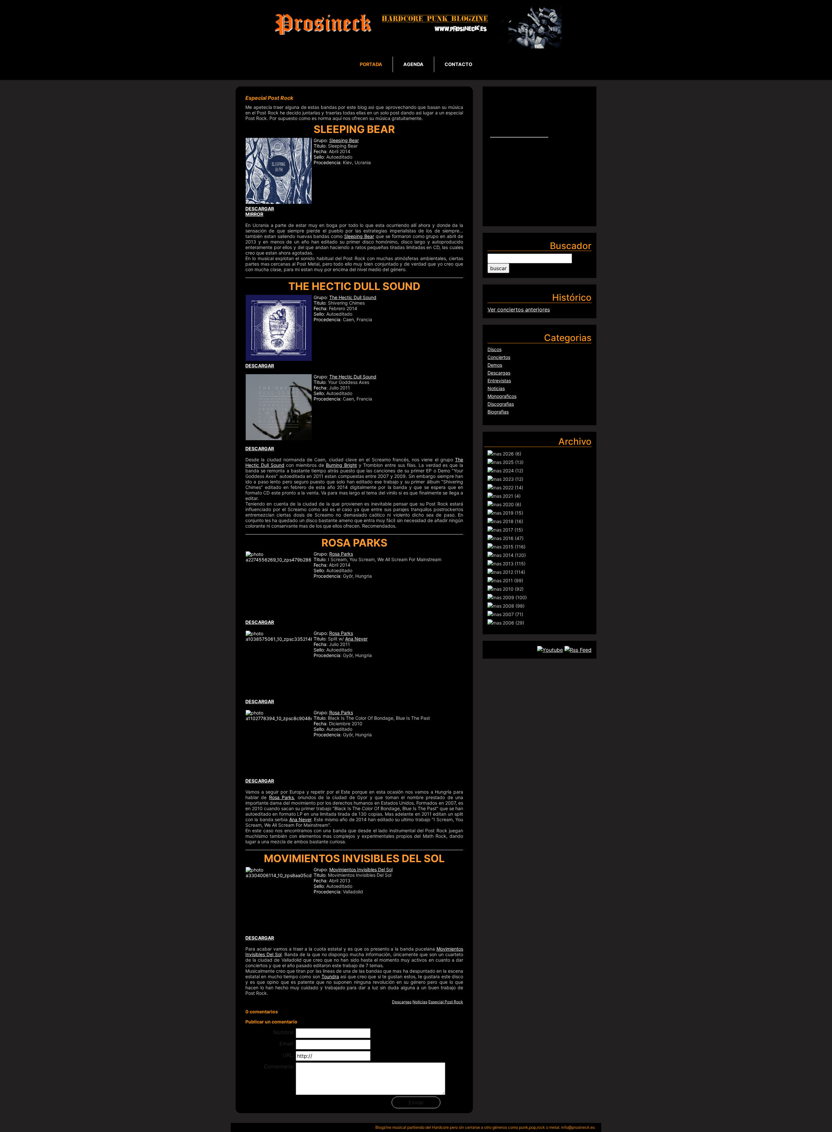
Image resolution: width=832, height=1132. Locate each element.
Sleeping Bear (344, 140)
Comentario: (279, 1066)
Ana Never (356, 638)
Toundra (330, 976)
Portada (371, 64)
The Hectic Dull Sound (352, 297)
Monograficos (502, 396)
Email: (287, 1043)
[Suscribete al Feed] (578, 649)
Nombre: (283, 1032)
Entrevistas (499, 380)
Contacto (458, 64)
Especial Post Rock (445, 1001)
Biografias (498, 412)
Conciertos (499, 357)
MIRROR (254, 214)
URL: (288, 1055)
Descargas (401, 1001)
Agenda (413, 64)
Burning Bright (341, 465)
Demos (495, 365)
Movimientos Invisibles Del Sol (361, 869)
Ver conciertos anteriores (519, 309)
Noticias (419, 1001)
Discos (494, 349)
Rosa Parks (341, 554)
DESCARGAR (259, 365)
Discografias (501, 404)
